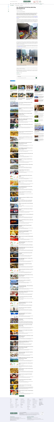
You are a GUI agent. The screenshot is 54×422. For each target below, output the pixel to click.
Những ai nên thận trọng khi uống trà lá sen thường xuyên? (38, 111)
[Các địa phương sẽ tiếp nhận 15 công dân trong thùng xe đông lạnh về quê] (29, 95)
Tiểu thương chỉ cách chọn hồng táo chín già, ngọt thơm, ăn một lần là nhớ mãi (25, 231)
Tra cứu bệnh (16, 3)
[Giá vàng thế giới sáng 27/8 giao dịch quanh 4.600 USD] (14, 227)
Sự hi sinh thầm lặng (12, 406)
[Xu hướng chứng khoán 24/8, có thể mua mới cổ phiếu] (14, 365)
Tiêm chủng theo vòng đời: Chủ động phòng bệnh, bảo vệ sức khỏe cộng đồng (41, 97)
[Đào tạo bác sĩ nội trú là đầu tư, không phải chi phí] (36, 140)
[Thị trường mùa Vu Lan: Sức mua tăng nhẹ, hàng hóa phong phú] (14, 320)
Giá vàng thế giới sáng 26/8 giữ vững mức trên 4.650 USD (25, 253)
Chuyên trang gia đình (41, 404)
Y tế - (35, 93)
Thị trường (41, 3)
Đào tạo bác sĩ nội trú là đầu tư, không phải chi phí (41, 139)
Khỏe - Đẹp (34, 3)
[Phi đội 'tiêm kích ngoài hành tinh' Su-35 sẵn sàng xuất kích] (14, 109)
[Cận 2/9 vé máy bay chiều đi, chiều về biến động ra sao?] (14, 205)
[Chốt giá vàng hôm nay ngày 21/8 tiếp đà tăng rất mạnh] (14, 392)
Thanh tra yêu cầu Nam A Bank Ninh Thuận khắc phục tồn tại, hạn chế (26, 352)
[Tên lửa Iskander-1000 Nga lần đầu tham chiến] (14, 104)
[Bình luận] (8, 11)
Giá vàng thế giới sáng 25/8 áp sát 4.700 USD (25, 296)
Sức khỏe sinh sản (34, 406)
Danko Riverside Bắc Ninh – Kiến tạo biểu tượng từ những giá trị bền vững (26, 286)
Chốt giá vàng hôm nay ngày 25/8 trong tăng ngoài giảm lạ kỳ (25, 264)
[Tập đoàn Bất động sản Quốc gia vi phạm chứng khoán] (14, 166)
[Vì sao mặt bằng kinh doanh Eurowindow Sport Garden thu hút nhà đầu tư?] (14, 188)
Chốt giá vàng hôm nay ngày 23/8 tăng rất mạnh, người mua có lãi (26, 369)
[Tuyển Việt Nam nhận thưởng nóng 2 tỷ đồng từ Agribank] (14, 210)
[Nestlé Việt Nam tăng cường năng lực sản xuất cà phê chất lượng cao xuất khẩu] (14, 348)
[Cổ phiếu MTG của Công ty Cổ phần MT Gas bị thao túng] (14, 161)
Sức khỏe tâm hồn (29, 404)
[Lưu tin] (8, 9)
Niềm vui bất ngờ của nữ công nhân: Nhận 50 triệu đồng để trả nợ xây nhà (25, 143)
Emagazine (22, 405)
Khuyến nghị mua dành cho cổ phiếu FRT (25, 280)
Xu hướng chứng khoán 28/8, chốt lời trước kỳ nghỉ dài (25, 176)
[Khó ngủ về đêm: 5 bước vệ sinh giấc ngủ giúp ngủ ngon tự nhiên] (14, 115)
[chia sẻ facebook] (8, 5)
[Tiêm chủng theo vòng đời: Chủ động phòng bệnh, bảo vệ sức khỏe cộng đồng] (36, 97)
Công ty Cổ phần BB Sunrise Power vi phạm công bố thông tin (26, 220)
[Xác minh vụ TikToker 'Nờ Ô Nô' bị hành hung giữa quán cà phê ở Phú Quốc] (14, 120)
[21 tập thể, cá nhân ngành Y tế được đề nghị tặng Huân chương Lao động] (36, 101)
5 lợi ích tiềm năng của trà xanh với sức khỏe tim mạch (41, 116)
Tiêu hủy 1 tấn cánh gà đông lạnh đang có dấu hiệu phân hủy (21, 91)
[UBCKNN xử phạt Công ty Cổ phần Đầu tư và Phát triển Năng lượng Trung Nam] (14, 359)
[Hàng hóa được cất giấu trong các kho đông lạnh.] (27, 31)
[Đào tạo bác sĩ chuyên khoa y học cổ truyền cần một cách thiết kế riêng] (39, 127)
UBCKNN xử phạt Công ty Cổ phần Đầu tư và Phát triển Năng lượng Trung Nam (26, 358)
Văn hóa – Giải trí (40, 403)
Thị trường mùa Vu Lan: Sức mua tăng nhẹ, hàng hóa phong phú (26, 319)
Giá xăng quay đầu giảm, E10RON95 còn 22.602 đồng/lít (26, 198)
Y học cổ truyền (25, 3)
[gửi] (36, 77)
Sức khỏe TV (19, 3)
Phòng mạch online (37, 3)
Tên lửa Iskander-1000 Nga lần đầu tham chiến (25, 102)
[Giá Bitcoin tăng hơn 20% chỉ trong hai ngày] (14, 387)
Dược (23, 3)
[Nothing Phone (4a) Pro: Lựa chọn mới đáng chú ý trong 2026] (14, 216)
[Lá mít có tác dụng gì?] (36, 121)
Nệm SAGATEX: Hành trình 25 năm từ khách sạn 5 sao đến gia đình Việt (26, 247)
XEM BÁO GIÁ (32, 416)
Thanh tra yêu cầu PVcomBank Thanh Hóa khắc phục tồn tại (25, 330)
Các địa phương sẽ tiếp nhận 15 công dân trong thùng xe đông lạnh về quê (29, 99)
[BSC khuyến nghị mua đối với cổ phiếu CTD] (14, 309)
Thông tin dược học (17, 405)
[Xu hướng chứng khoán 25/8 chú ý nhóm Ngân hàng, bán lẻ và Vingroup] (14, 304)
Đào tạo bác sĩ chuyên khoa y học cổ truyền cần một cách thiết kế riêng (39, 131)
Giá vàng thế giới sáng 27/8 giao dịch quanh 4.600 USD (25, 225)
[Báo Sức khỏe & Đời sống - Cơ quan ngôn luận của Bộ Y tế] (27, 1)
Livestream (16, 402)
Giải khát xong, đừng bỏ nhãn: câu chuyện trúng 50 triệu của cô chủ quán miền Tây (26, 341)
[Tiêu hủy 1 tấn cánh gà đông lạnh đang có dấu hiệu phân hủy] (21, 87)
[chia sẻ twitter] (8, 6)
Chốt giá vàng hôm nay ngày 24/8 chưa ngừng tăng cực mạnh (25, 325)
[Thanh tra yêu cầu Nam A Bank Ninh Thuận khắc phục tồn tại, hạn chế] (14, 354)
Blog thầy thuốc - (36, 132)
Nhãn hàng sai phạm (17, 5)
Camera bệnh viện (11, 407)
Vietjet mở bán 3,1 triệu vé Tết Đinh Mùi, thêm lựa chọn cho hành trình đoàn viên (26, 291)
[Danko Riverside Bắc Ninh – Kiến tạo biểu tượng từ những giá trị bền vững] (14, 287)
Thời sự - (20, 120)
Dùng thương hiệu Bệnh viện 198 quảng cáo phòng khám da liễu (25, 313)
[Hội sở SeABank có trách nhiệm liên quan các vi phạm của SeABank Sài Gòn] (14, 150)
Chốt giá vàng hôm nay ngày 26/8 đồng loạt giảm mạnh (26, 236)
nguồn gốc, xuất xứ (20, 46)
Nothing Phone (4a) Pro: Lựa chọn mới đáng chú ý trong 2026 (26, 214)
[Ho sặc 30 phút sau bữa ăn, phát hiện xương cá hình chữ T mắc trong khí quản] (39, 88)
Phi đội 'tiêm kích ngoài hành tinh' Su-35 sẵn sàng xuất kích (26, 108)
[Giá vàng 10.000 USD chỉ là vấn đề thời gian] (14, 193)
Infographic (22, 407)
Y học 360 (21, 3)
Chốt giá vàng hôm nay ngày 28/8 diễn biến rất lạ (26, 131)
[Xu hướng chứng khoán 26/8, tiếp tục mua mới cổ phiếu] (14, 271)
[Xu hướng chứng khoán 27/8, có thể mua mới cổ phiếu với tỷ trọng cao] (14, 243)
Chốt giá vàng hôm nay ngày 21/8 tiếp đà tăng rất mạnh (26, 391)
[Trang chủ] (10, 3)
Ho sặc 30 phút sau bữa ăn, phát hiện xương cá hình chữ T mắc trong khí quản (39, 92)
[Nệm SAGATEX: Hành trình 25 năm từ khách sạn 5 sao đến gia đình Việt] (14, 249)
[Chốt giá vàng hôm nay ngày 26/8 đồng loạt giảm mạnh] (14, 238)
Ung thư (28, 405)
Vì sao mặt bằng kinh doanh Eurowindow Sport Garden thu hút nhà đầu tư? (25, 187)
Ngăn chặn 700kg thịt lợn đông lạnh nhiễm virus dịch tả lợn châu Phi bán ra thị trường (13, 99)
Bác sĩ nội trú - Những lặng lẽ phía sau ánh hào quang (41, 135)
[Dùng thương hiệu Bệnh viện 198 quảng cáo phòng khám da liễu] (14, 315)
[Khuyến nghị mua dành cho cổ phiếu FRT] (14, 282)
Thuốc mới (16, 406)
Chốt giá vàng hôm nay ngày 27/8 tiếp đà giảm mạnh (25, 181)
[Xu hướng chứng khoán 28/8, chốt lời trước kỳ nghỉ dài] (14, 177)
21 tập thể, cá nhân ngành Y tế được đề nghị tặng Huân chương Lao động (41, 100)
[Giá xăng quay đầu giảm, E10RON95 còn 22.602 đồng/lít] (14, 199)
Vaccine (16, 407)
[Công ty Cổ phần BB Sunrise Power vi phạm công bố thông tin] (14, 221)
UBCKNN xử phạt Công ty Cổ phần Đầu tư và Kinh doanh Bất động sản (26, 336)
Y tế (11, 3)
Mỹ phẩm (28, 407)
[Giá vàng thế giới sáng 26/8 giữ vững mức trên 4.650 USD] (14, 254)
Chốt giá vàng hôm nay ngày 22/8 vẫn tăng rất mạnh (25, 374)
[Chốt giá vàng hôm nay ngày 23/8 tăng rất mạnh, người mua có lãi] (14, 370)
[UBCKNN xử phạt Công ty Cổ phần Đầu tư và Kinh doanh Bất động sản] (14, 337)
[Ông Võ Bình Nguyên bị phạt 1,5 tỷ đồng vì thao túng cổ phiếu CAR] (14, 260)
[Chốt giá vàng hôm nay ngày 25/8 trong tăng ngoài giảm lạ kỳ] (14, 265)
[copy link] (8, 8)
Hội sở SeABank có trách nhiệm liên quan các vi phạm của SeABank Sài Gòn (26, 148)
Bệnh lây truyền (34, 407)
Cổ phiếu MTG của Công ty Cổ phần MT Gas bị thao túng (25, 159)
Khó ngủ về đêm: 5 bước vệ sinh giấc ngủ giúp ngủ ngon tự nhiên (25, 114)
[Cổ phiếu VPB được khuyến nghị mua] (14, 172)
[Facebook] (41, 412)
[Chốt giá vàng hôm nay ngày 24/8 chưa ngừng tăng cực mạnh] (14, 326)
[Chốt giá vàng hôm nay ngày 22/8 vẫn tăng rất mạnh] (14, 376)
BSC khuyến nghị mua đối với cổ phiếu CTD (25, 307)
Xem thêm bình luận (18, 74)
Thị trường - (20, 132)
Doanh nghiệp (21, 5)
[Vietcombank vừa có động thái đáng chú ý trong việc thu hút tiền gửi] (14, 276)
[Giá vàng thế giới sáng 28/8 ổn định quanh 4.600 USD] (14, 155)
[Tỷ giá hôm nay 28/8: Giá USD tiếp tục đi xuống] (14, 139)
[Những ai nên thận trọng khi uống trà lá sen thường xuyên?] (39, 108)
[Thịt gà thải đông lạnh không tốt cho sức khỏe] (29, 87)
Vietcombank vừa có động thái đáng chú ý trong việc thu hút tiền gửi (26, 275)
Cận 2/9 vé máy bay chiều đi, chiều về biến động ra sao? (26, 204)
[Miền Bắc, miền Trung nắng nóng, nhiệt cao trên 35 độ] (14, 126)
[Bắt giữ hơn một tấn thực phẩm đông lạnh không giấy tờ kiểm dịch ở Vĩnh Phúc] (21, 95)
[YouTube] (42, 412)
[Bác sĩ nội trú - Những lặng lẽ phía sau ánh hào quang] (36, 136)
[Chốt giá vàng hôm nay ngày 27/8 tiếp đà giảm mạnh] (14, 183)
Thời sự (13, 3)
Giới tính (28, 3)
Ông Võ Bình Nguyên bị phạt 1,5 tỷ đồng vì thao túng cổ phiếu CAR (25, 258)
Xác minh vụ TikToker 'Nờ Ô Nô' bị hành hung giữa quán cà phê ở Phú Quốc (25, 119)
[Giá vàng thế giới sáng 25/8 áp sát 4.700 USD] (14, 298)
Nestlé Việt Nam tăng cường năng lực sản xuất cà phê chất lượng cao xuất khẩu (26, 347)
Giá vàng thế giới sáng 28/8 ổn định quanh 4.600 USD (26, 154)
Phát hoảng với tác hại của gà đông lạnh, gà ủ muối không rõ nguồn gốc (13, 91)
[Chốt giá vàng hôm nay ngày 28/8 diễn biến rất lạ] (14, 133)
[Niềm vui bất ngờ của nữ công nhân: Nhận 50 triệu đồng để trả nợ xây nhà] (14, 144)
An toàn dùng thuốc (17, 404)
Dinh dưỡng (31, 3)
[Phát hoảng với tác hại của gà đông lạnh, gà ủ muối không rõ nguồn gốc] (13, 87)
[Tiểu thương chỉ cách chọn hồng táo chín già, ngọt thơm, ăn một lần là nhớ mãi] (14, 232)
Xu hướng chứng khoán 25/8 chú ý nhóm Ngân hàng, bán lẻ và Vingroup (25, 302)
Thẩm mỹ (28, 408)
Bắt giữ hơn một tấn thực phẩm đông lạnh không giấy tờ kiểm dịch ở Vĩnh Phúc (21, 99)
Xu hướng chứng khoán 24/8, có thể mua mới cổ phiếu (26, 363)
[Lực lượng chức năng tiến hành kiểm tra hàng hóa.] (27, 57)
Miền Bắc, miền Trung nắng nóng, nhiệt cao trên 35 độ (26, 125)
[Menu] (42, 3)
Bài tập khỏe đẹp (28, 409)
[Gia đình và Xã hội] (34, 2)
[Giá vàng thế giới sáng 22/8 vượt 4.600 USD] (14, 381)
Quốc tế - (20, 103)
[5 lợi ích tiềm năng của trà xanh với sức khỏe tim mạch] (36, 116)
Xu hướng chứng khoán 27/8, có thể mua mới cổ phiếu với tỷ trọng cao (26, 242)
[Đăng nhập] (40, 0)
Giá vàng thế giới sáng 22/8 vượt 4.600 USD (25, 379)
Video (21, 406)
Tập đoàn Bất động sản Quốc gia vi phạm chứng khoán (26, 165)
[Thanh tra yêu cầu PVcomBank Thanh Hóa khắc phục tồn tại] (14, 332)
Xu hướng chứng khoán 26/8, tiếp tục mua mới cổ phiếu (26, 269)
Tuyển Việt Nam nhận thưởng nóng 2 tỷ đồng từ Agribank (25, 209)
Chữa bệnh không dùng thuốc (23, 403)
